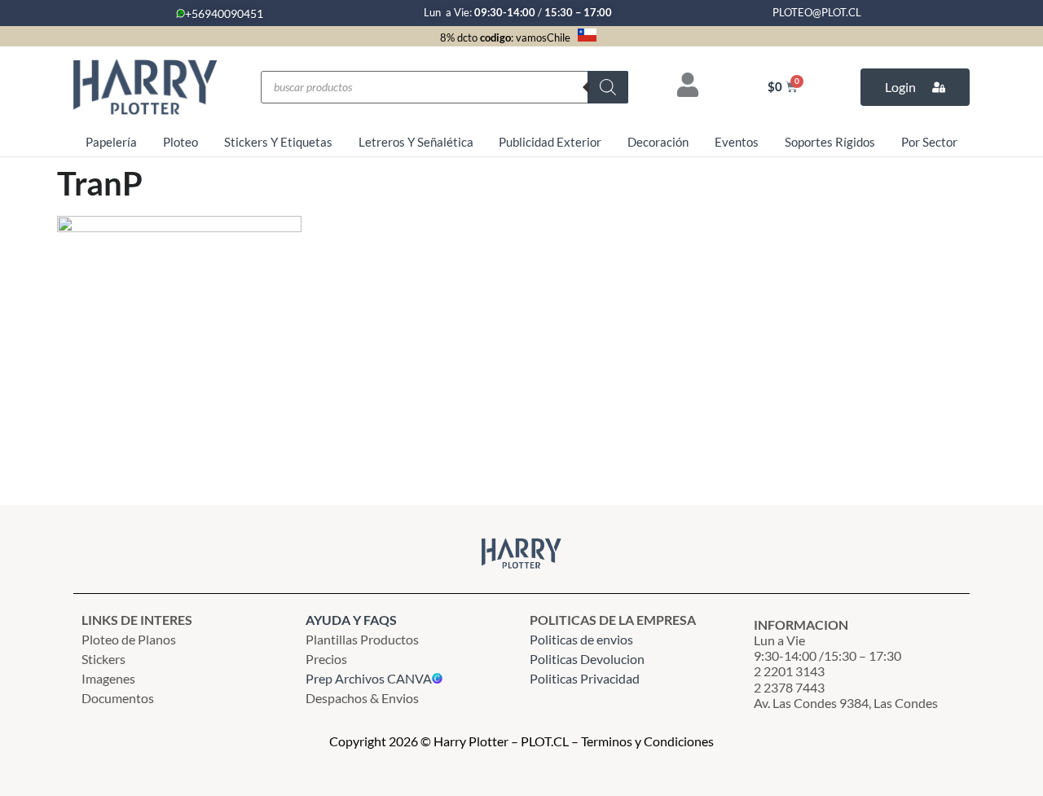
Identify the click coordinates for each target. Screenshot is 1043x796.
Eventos (737, 141)
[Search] (608, 87)
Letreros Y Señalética (416, 141)
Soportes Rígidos (830, 141)
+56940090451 (224, 13)
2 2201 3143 (789, 671)
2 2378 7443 (789, 687)
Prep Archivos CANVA (369, 678)
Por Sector (929, 141)
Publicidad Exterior (550, 141)
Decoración (658, 141)
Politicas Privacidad (586, 678)
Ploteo (180, 141)
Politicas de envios (581, 639)
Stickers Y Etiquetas (278, 141)
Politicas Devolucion (587, 658)
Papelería (111, 141)
